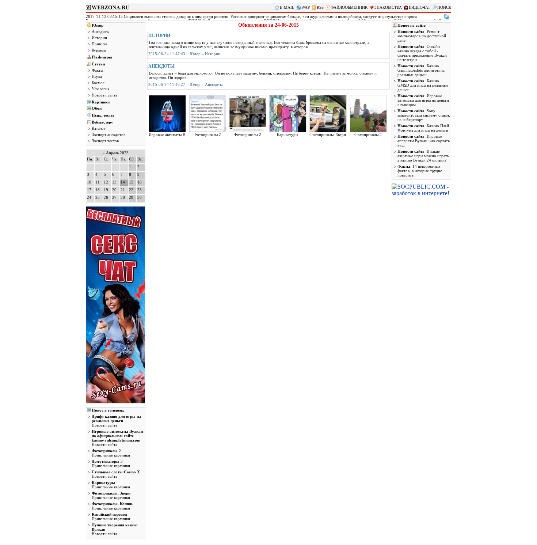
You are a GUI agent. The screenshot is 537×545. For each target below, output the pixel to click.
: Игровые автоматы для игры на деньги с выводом (423, 100)
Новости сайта (104, 95)
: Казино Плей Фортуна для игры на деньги (423, 128)
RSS (320, 7)
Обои (97, 108)
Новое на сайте (411, 25)
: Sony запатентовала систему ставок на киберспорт (423, 115)
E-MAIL (287, 7)
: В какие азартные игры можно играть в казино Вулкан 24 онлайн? (423, 155)
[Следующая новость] (446, 16)
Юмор (97, 25)
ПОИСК (444, 7)
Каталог (99, 128)
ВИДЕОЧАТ (419, 7)
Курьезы (99, 50)
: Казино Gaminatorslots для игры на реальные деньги (421, 70)
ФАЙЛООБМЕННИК (349, 7)
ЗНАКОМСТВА (388, 7)
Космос (98, 82)
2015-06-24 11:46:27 (166, 84)
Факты (97, 70)
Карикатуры (287, 134)
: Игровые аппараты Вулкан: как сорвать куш (423, 140)
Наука (97, 76)
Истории (99, 37)
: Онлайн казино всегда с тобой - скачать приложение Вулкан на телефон (422, 53)
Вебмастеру (102, 122)
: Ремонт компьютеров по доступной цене (421, 35)
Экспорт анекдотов (108, 134)
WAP (305, 7)
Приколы (99, 44)
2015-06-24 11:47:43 (166, 54)
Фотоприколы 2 (207, 134)
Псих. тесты (103, 115)
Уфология (100, 89)
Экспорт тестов (105, 141)
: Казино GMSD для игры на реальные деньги (422, 85)
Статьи (98, 64)
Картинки (101, 102)
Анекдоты (100, 31)
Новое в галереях (108, 410)
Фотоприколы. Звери (327, 134)
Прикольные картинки (111, 453)
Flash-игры (102, 57)
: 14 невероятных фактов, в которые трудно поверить (419, 170)
